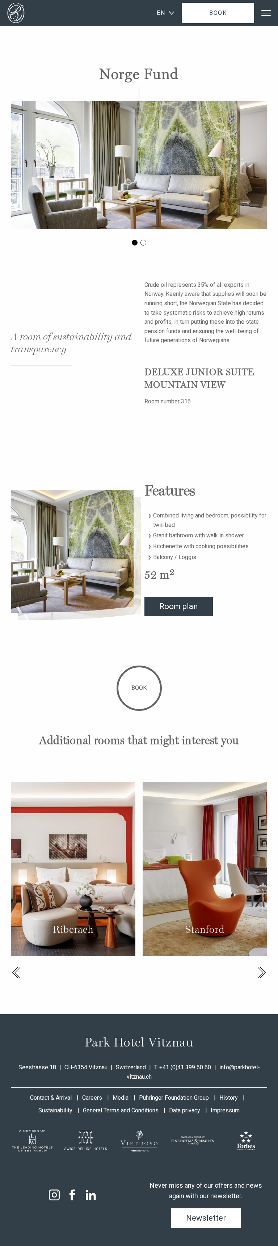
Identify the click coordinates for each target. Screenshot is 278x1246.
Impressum (225, 1110)
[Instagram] (54, 1195)
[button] (16, 972)
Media (121, 1097)
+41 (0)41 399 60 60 (185, 1067)
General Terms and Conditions (121, 1110)
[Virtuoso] (139, 1140)
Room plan (178, 606)
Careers (92, 1097)
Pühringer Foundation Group (174, 1097)
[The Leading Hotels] (32, 1140)
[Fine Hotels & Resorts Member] (192, 1140)
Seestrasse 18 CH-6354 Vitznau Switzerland (82, 1067)
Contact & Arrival (51, 1097)
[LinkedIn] (90, 1195)
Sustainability (55, 1110)
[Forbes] (245, 1140)
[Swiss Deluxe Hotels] (85, 1140)
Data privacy (184, 1110)
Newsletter (206, 1217)
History (228, 1097)
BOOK (218, 12)
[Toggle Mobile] (266, 13)
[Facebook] (72, 1195)
